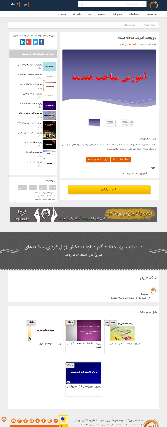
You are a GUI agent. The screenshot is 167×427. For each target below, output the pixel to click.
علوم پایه (101, 14)
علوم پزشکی (116, 14)
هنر (89, 14)
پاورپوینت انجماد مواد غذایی (32, 142)
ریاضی (123, 44)
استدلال (33, 188)
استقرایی (22, 188)
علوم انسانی (134, 14)
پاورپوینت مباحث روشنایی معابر (31, 84)
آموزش (43, 188)
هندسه (52, 188)
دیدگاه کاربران (149, 25)
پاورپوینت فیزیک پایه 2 (34, 152)
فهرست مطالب (129, 25)
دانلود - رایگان (109, 189)
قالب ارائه (77, 14)
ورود (25, 4)
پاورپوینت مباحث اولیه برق (32, 93)
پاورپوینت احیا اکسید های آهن (31, 103)
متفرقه (63, 14)
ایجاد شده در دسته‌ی (146, 44)
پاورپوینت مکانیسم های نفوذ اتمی (30, 64)
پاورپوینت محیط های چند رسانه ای (30, 74)
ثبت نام (14, 4)
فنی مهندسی (151, 14)
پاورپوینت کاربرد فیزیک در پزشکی (30, 113)
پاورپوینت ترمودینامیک (34, 161)
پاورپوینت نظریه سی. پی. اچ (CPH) (29, 123)
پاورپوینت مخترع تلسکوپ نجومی (30, 132)
